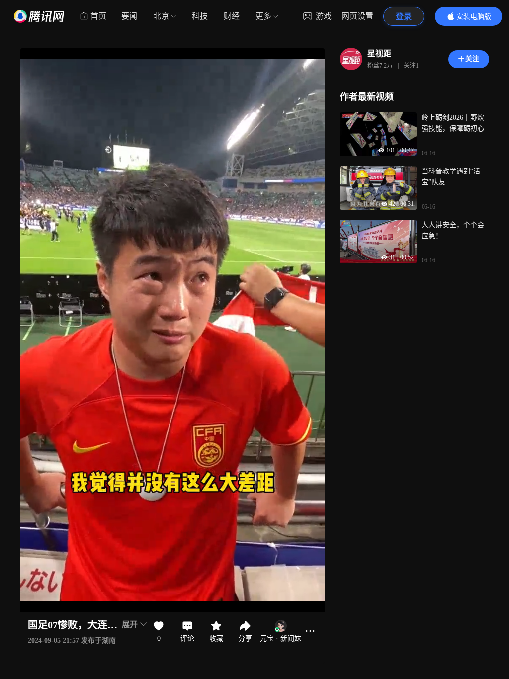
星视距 (379, 53)
